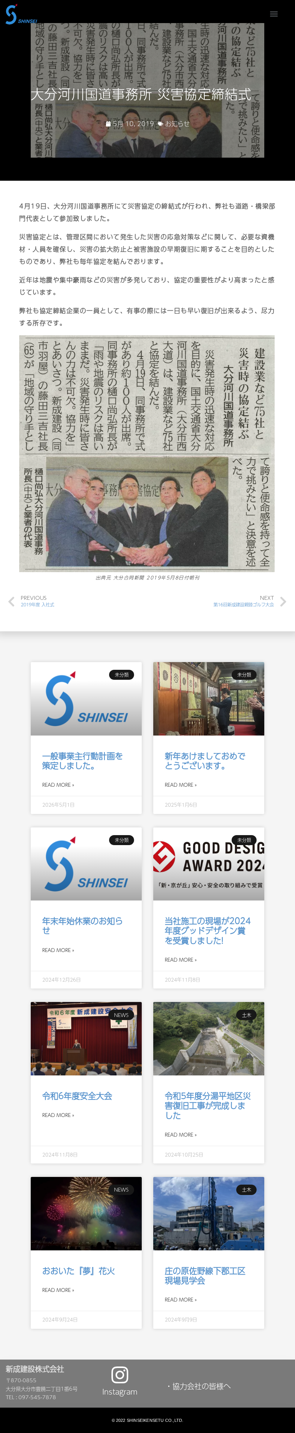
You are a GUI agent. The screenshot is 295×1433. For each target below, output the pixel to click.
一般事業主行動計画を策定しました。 (82, 760)
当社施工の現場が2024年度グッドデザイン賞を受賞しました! (208, 930)
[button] (274, 14)
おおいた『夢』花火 (78, 1270)
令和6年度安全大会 (77, 1095)
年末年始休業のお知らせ (82, 925)
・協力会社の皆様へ (198, 1386)
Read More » (58, 784)
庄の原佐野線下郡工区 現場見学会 (209, 1275)
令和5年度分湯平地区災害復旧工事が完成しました (208, 1105)
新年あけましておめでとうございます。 (205, 760)
